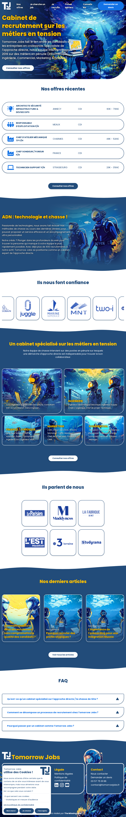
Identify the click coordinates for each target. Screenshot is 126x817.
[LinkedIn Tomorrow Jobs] (56, 785)
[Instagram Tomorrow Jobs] (62, 785)
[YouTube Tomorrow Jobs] (67, 785)
